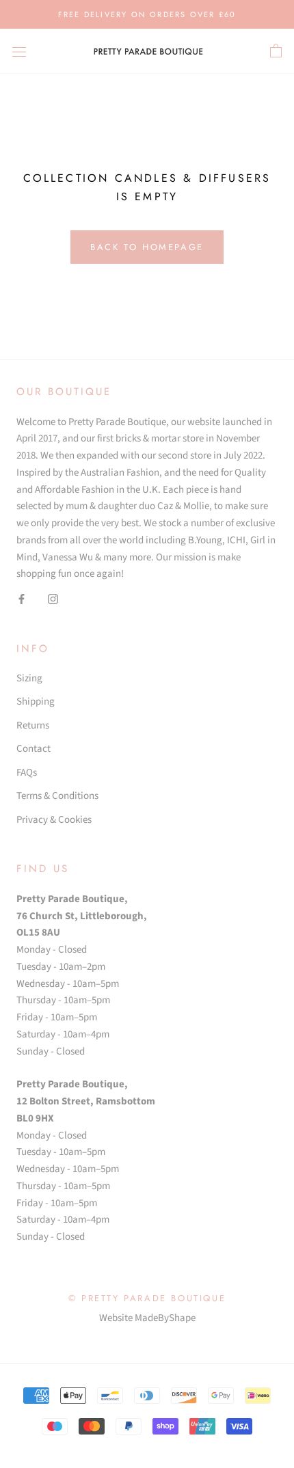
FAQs (26, 772)
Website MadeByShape (147, 1318)
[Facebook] (21, 599)
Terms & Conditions (57, 796)
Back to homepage (147, 247)
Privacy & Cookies (54, 820)
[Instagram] (53, 599)
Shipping (35, 701)
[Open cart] (276, 51)
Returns (32, 725)
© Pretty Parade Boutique (147, 1298)
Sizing (29, 678)
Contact (33, 749)
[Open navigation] (19, 51)
